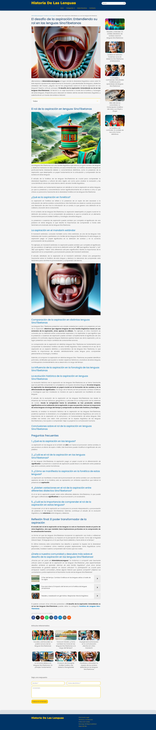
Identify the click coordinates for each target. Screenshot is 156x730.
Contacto (92, 8)
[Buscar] (124, 3)
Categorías (69, 8)
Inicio (62, 8)
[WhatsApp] (47, 617)
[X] (38, 617)
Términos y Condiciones (86, 719)
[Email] (65, 617)
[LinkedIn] (56, 617)
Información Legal (84, 717)
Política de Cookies (84, 722)
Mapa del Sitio (83, 726)
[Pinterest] (42, 617)
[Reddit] (69, 617)
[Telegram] (60, 617)
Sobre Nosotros (82, 8)
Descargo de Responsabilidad (87, 724)
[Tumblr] (51, 617)
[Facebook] (33, 617)
